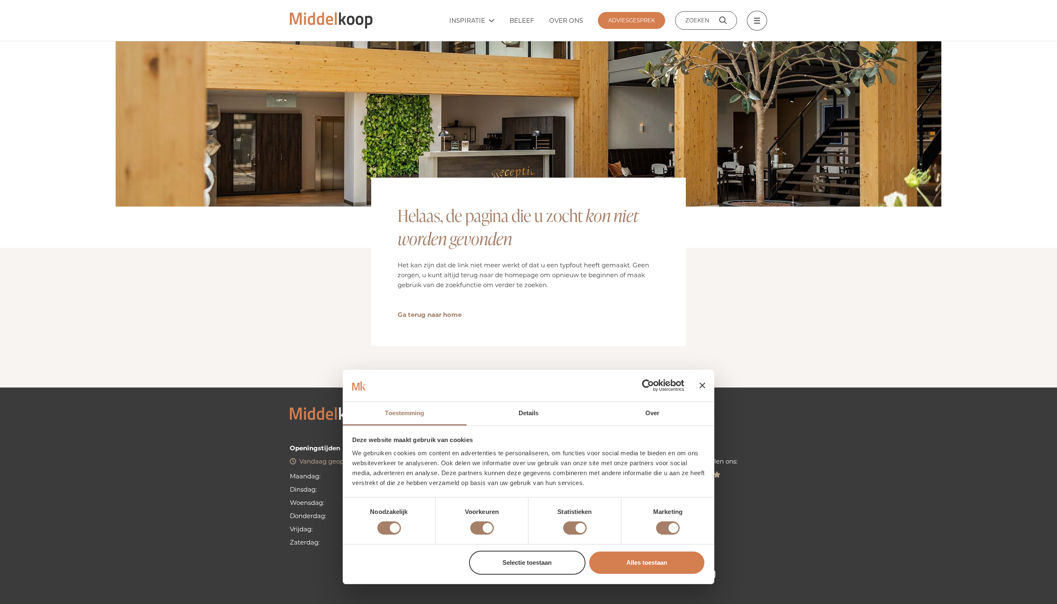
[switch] (482, 528)
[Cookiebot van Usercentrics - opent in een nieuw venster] (648, 385)
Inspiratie (467, 20)
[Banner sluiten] (702, 385)
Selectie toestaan (527, 562)
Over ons (566, 20)
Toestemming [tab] (404, 412)
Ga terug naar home (430, 315)
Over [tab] (652, 412)
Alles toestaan (646, 562)
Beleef (522, 20)
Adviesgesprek (631, 20)
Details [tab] (529, 412)
